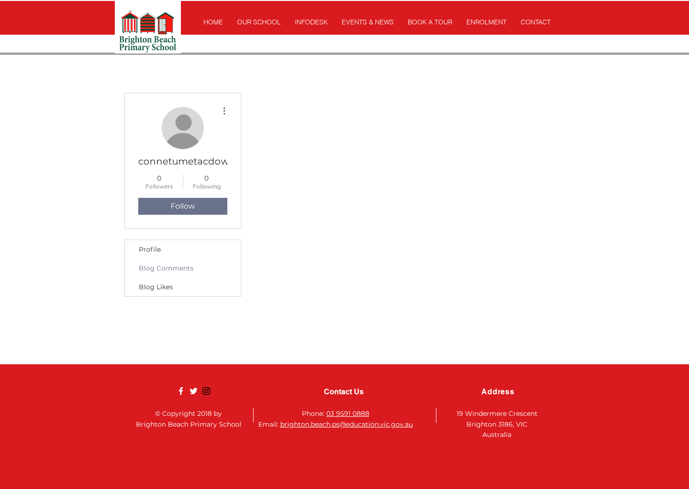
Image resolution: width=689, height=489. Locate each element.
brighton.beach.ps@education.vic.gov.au (346, 424)
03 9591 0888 (347, 413)
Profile (150, 249)
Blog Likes (156, 287)
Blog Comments (166, 268)
